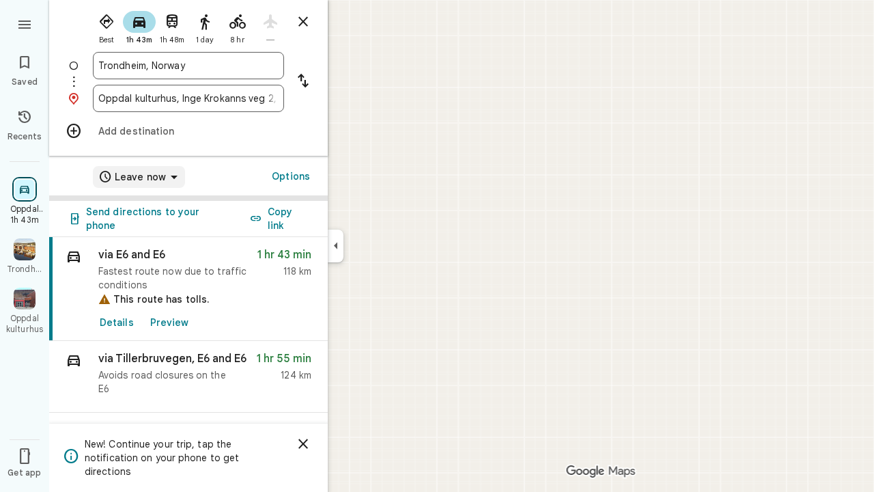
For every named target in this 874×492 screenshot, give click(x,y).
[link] (188, 289)
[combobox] (188, 65)
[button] (188, 377)
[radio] (106, 26)
